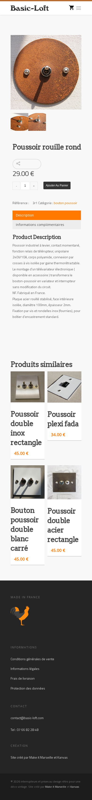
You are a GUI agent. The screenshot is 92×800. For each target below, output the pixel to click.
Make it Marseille (41, 757)
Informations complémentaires (40, 224)
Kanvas (62, 757)
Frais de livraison (23, 678)
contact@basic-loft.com (27, 717)
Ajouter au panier (57, 185)
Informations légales (25, 668)
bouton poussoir (65, 202)
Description (25, 215)
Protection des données (28, 688)
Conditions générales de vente (32, 658)
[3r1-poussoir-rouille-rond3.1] (46, 72)
